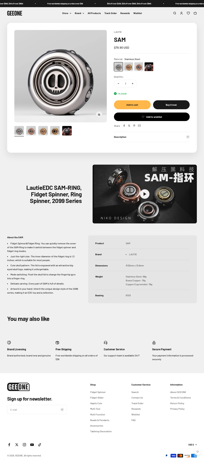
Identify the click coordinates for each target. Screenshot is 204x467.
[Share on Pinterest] (134, 125)
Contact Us (137, 397)
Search (135, 392)
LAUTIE (118, 31)
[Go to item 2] (31, 131)
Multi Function (97, 414)
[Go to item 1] (19, 131)
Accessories (96, 425)
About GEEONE (178, 392)
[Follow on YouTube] (32, 445)
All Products (94, 13)
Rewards (125, 13)
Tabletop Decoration (101, 431)
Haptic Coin (96, 403)
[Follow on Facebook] (9, 445)
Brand (78, 13)
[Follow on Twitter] (17, 445)
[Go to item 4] (55, 131)
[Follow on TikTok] (40, 445)
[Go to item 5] (67, 131)
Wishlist (137, 13)
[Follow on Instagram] (24, 445)
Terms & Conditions (180, 397)
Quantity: (119, 76)
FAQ (133, 420)
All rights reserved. (32, 455)
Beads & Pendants (99, 420)
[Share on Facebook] (124, 125)
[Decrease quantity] (118, 83)
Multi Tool (95, 408)
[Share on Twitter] (129, 125)
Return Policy (177, 403)
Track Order (110, 13)
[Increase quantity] (132, 83)
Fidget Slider (97, 397)
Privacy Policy (177, 408)
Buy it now (171, 104)
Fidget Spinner (98, 392)
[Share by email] (139, 125)
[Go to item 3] (43, 131)
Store (65, 13)
